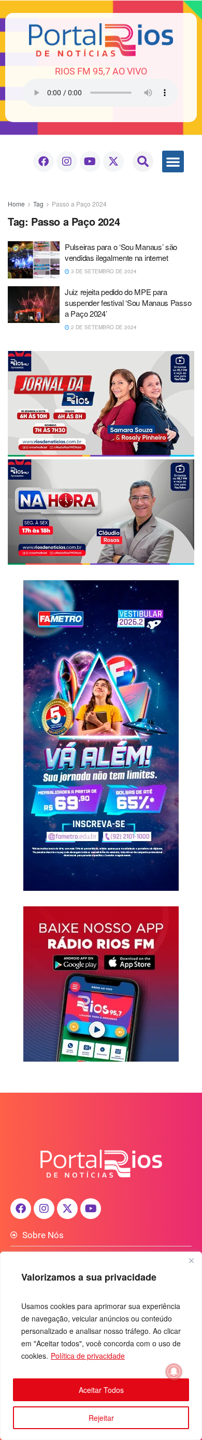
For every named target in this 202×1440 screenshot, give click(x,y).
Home (16, 203)
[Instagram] (66, 161)
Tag (38, 203)
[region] (101, 1346)
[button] (143, 161)
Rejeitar (101, 1418)
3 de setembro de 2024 (103, 271)
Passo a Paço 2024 (79, 203)
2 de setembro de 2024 (103, 327)
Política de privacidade (88, 1355)
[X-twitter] (113, 161)
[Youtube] (90, 161)
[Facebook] (43, 161)
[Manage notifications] (174, 1371)
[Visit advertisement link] (101, 458)
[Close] (191, 1260)
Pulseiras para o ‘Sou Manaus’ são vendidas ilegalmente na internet (121, 252)
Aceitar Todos (101, 1390)
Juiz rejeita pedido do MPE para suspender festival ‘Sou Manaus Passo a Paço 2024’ (128, 302)
